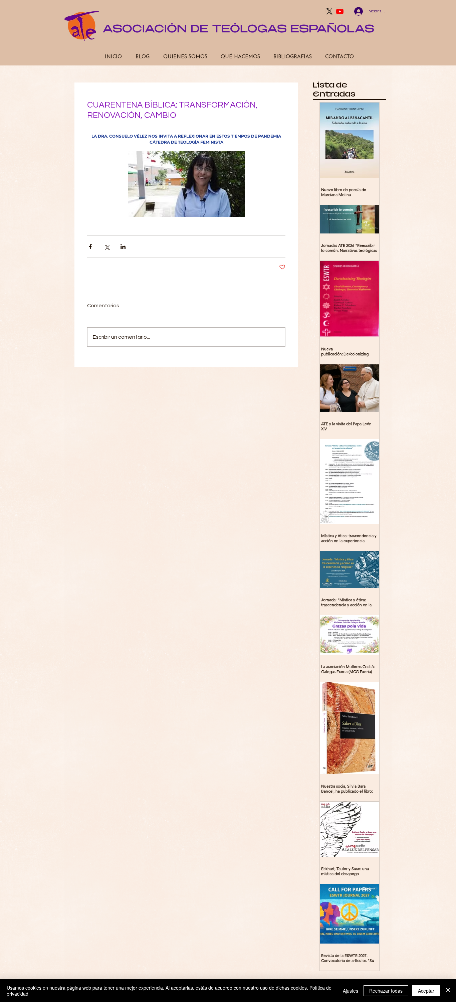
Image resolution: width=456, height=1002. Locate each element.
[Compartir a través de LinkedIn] (123, 246)
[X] (329, 11)
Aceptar (426, 990)
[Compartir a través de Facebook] (90, 246)
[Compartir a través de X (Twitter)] (106, 246)
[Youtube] (339, 11)
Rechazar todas (386, 990)
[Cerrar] (448, 991)
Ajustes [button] (350, 990)
